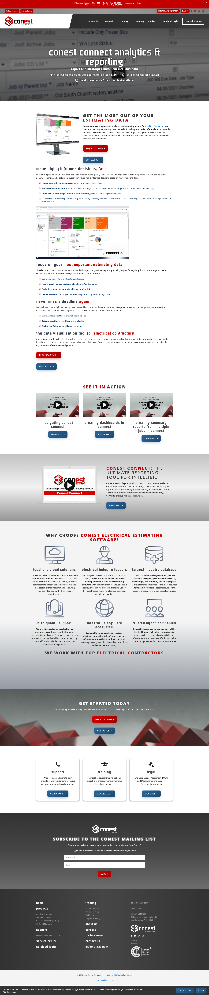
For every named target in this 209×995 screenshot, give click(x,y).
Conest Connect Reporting (47, 920)
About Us (92, 924)
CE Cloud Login (46, 946)
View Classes (103, 794)
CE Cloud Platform (44, 924)
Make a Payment (12, 11)
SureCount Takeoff (44, 917)
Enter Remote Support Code (48, 935)
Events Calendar (92, 908)
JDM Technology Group (123, 975)
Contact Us (92, 159)
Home (40, 903)
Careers (91, 930)
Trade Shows (94, 935)
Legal (111, 980)
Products (42, 908)
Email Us (185, 11)
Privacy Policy (101, 980)
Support (41, 930)
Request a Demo (94, 148)
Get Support (57, 794)
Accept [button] (201, 991)
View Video (57, 434)
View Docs (150, 794)
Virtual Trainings (92, 912)
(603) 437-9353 (168, 11)
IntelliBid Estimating (154, 126)
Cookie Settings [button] (185, 991)
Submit (104, 874)
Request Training (93, 918)
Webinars (90, 915)
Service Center (27, 11)
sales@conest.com (139, 902)
